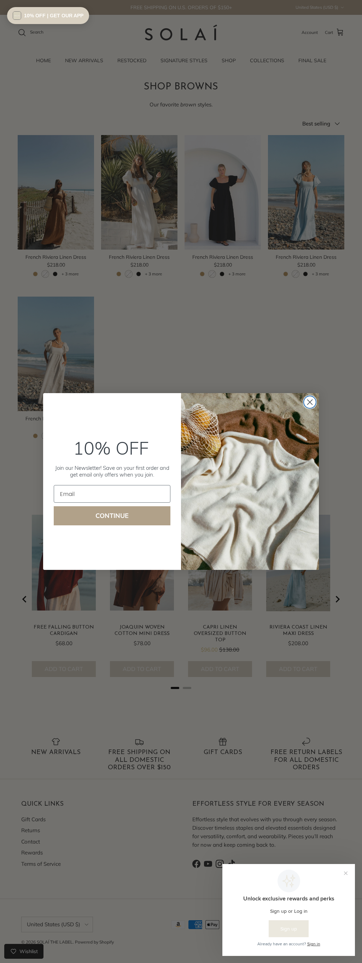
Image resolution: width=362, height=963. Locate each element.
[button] (48, 15)
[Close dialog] (310, 402)
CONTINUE (112, 516)
